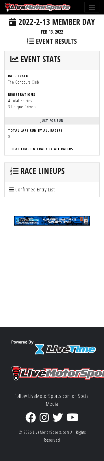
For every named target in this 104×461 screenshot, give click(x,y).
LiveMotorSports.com (51, 432)
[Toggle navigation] (91, 7)
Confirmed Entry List (34, 189)
